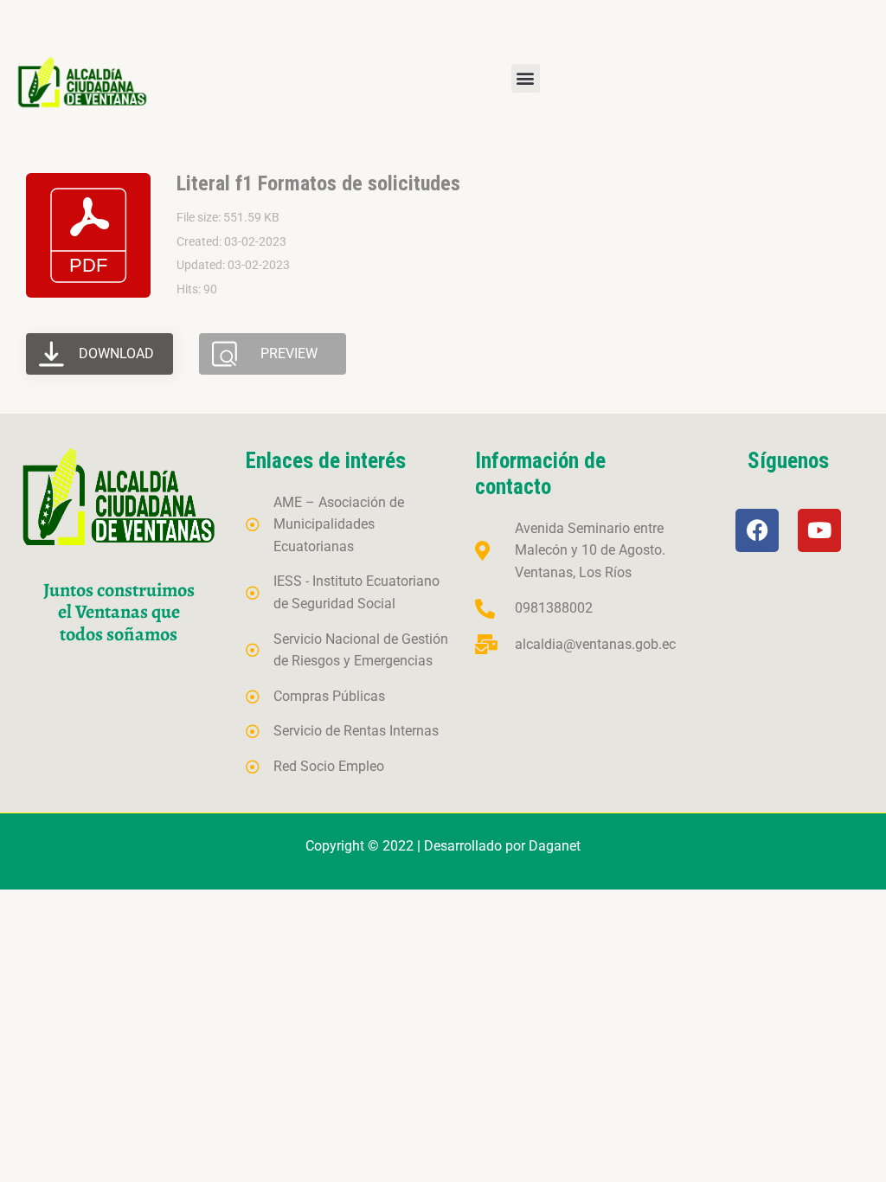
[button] (525, 78)
